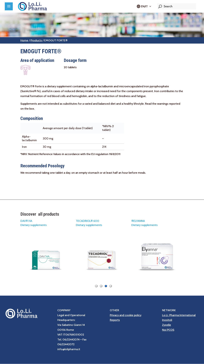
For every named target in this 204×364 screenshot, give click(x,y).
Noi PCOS (168, 330)
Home (24, 40)
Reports (115, 320)
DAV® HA (26, 221)
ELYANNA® (138, 221)
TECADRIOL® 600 (87, 221)
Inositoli (167, 320)
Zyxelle (166, 325)
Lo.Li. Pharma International (179, 315)
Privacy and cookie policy (125, 315)
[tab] (110, 286)
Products (36, 40)
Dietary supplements (144, 225)
